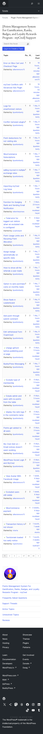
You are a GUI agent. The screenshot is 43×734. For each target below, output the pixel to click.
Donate (27, 663)
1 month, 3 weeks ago (36, 540)
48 (29, 556)
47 (24, 556)
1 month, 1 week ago (36, 526)
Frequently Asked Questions (14, 598)
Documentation (9, 659)
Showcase (27, 635)
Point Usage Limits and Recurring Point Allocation (13, 238)
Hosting (5, 643)
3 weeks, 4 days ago (36, 510)
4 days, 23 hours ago (36, 462)
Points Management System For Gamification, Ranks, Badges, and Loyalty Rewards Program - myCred (20, 589)
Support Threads (9, 603)
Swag (26, 667)
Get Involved (28, 655)
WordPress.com (10, 675)
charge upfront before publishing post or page (13, 351)
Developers (7, 663)
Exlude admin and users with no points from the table (12, 399)
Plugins (26, 643)
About (5, 635)
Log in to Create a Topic (13, 49)
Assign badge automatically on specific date (10, 254)
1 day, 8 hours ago (36, 238)
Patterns (26, 647)
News (4, 639)
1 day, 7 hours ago (36, 156)
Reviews (6, 620)
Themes (26, 639)
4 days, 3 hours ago (37, 430)
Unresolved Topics (10, 614)
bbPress (7, 684)
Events (26, 659)
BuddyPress (8, 688)
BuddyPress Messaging (13, 364)
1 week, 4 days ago (36, 478)
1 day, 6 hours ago (36, 108)
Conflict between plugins (14, 122)
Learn (4, 655)
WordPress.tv (9, 667)
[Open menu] (39, 3)
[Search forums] (28, 44)
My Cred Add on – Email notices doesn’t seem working (12, 447)
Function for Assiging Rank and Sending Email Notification (14, 205)
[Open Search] (32, 3)
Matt (5, 679)
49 (33, 556)
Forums (5, 11)
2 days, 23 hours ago (36, 204)
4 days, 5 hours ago (37, 350)
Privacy (5, 647)
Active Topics (8, 609)
